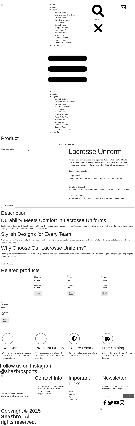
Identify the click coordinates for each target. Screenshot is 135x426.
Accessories (59, 35)
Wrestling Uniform (61, 33)
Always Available (75, 176)
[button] (67, 68)
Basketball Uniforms (62, 20)
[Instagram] (122, 402)
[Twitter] (110, 402)
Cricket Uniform (60, 17)
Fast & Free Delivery (76, 196)
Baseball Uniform (61, 12)
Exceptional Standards (77, 187)
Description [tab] (8, 205)
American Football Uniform (65, 15)
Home (52, 5)
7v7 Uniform (59, 22)
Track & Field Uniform (63, 43)
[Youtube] (116, 402)
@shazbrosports (18, 371)
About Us (53, 7)
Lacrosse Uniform (61, 38)
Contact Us (54, 45)
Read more (38, 294)
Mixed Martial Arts (61, 30)
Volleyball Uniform (61, 28)
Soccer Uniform (60, 25)
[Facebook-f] (105, 402)
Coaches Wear (60, 40)
